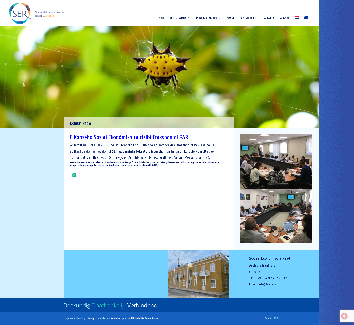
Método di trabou (206, 17)
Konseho (284, 17)
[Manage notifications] (344, 316)
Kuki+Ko (115, 318)
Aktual (230, 17)
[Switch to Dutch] (297, 21)
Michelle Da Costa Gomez (145, 318)
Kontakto (268, 17)
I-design (90, 318)
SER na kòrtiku (178, 17)
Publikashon (246, 17)
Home (161, 17)
